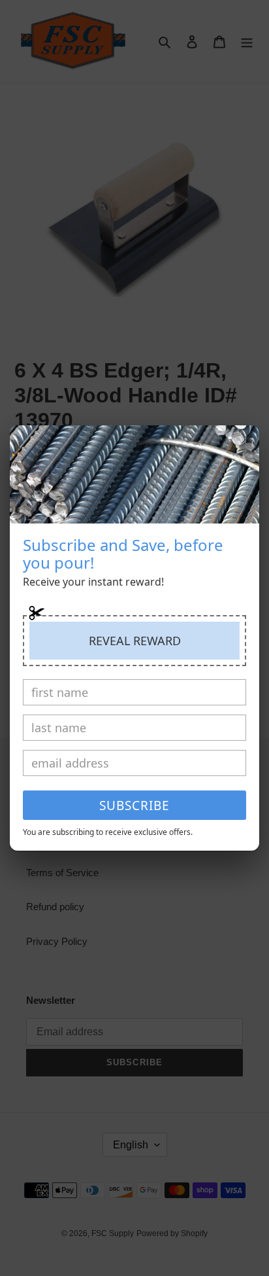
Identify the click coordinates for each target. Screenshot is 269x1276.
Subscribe (134, 805)
